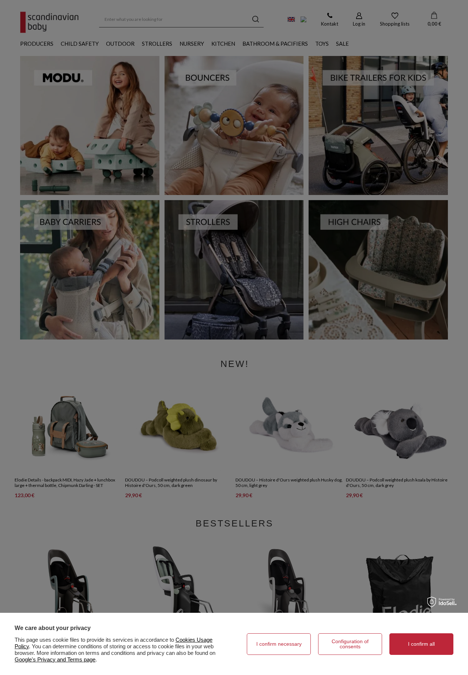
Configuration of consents (350, 643)
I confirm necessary (279, 644)
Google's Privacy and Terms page (55, 659)
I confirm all (421, 644)
